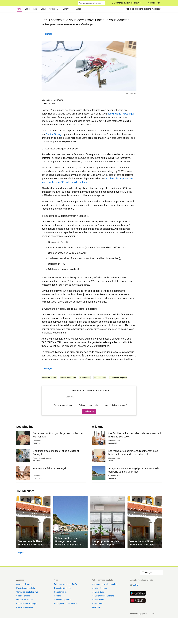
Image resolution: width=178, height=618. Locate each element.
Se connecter (154, 3)
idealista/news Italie (24, 607)
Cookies (57, 596)
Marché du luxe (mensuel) (116, 405)
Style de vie (54, 9)
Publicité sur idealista (25, 588)
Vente (19, 9)
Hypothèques (85, 377)
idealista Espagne (99, 588)
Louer (27, 9)
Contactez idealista (62, 588)
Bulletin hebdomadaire (88, 405)
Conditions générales (63, 600)
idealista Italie (98, 592)
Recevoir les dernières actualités (90, 390)
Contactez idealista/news (27, 592)
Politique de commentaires (65, 604)
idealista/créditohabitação (103, 596)
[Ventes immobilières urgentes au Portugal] (33, 522)
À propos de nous (23, 584)
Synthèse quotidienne (63, 405)
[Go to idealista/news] (19, 3)
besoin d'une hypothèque (121, 113)
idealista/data (97, 604)
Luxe (35, 9)
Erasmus (66, 9)
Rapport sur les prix (24, 600)
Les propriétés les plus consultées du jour (105, 543)
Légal (43, 9)
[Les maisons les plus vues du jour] (107, 522)
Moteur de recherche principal (104, 584)
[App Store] (138, 586)
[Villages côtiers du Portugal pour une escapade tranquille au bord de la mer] (70, 522)
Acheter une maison (68, 377)
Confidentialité (60, 592)
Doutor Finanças (54, 134)
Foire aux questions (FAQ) (65, 584)
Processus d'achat (49, 377)
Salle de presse (23, 596)
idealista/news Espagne (26, 604)
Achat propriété (100, 377)
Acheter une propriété (118, 377)
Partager (48, 34)
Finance (77, 9)
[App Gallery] (138, 600)
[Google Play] (138, 593)
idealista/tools (98, 600)
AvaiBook (96, 607)
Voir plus (20, 553)
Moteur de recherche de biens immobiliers (143, 9)
